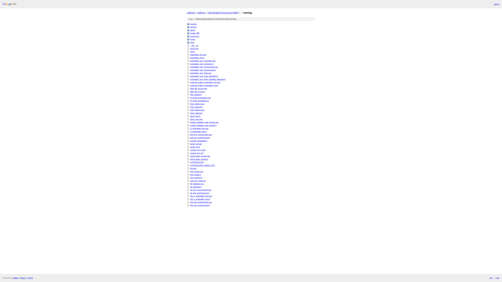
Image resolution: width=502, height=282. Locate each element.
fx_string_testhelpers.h (199, 100)
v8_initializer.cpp (197, 184)
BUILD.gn (194, 48)
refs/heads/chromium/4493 (223, 12)
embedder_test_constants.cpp (202, 61)
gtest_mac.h (195, 116)
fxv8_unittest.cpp (197, 110)
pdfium (191, 12)
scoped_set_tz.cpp (198, 150)
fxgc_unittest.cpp (197, 104)
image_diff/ (194, 33)
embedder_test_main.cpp (200, 73)
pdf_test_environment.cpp (201, 134)
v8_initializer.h (196, 187)
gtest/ (192, 30)
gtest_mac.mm (196, 119)
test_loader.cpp (196, 171)
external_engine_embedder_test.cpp (205, 82)
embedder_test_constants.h (201, 64)
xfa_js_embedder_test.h (200, 199)
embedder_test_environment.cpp (204, 67)
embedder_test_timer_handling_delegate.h (208, 79)
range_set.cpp (196, 144)
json (497, 278)
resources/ (194, 36)
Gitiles (15, 278)
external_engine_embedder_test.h (204, 85)
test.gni (193, 168)
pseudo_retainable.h (198, 141)
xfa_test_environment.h (200, 205)
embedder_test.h (197, 58)
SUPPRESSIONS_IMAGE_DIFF (202, 165)
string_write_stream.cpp (200, 156)
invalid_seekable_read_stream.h (203, 125)
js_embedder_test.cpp (199, 128)
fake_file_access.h (197, 91)
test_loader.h (195, 174)
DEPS (192, 51)
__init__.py (194, 45)
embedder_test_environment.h (203, 70)
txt (491, 278)
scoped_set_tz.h (197, 153)
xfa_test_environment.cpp (201, 202)
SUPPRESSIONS (197, 162)
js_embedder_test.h (198, 131)
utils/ (192, 42)
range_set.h (195, 147)
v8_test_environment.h (199, 193)
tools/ (192, 39)
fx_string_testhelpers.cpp (200, 97)
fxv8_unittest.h (196, 113)
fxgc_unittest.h (196, 107)
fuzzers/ (193, 24)
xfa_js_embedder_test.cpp (201, 196)
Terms (30, 278)
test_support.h (196, 177)
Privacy (23, 278)
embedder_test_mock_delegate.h (204, 76)
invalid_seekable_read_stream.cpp (204, 122)
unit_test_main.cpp (198, 181)
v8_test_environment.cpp (200, 190)
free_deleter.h (196, 94)
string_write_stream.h (199, 159)
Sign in (496, 4)
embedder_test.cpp (198, 54)
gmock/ (193, 27)
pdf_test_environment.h (200, 137)
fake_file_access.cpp (198, 88)
